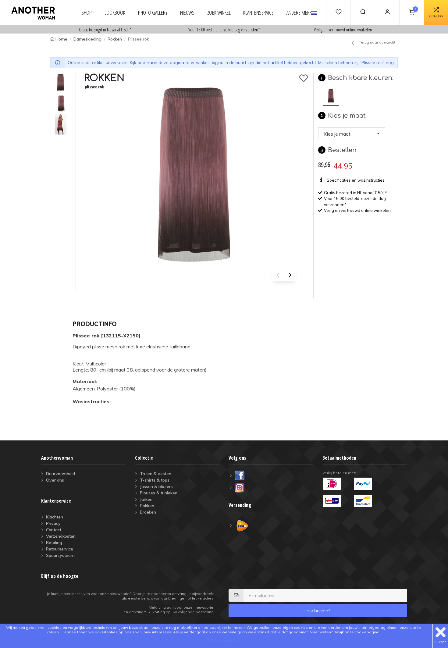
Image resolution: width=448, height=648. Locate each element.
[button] (351, 133)
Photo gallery (153, 12)
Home (61, 39)
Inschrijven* (317, 610)
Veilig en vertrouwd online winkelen (343, 29)
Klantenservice (258, 12)
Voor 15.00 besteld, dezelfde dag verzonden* (224, 29)
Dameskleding (87, 39)
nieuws (187, 12)
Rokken (115, 39)
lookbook (115, 12)
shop (86, 12)
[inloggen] (387, 12)
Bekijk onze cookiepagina (356, 632)
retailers (436, 16)
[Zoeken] (362, 12)
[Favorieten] (338, 12)
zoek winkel (219, 12)
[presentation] (278, 275)
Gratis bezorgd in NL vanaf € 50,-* (105, 29)
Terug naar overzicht (377, 42)
